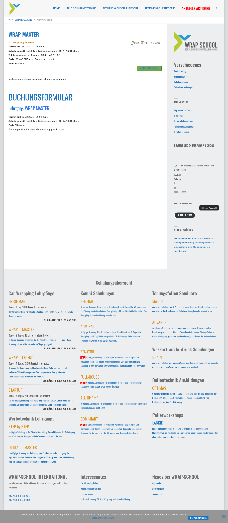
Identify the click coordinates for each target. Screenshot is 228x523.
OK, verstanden (198, 518)
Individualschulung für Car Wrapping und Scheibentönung (105, 499)
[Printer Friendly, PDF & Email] (145, 42)
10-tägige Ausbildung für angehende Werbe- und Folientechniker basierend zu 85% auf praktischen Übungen (111, 382)
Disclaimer (178, 115)
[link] (216, 8)
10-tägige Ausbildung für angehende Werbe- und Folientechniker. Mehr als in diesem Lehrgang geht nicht (113, 403)
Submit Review (185, 215)
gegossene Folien (204, 246)
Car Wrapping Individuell (203, 242)
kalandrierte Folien (180, 251)
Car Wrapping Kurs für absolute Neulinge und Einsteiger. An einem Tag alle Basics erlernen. (42, 311)
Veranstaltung (23, 20)
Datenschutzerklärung (183, 121)
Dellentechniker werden (90, 488)
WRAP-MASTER (37, 108)
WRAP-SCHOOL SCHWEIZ (20, 495)
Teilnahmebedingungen (184, 126)
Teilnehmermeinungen (183, 87)
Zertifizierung (180, 71)
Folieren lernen (86, 494)
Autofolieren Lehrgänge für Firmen (185, 238)
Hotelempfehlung (181, 132)
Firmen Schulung (193, 246)
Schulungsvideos (181, 76)
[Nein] (223, 516)
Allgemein (156, 483)
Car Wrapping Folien (203, 238)
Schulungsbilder (181, 82)
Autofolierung (158, 488)
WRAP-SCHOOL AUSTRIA (19, 500)
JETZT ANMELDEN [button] (149, 68)
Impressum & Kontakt (183, 110)
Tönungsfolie (157, 494)
